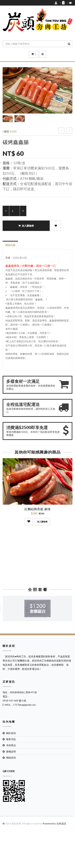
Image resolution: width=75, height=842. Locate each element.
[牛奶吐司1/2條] (69, 130)
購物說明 (11, 751)
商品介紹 (10, 244)
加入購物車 (28, 226)
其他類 (13, 131)
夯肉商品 (11, 745)
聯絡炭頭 (11, 757)
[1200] (37, 608)
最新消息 (11, 739)
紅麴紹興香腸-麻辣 (37, 509)
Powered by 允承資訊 (54, 823)
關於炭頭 (11, 733)
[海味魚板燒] (61, 130)
